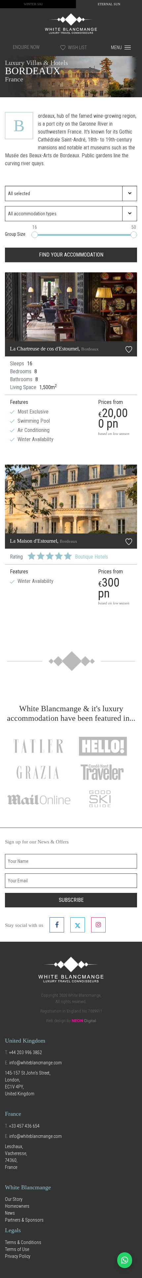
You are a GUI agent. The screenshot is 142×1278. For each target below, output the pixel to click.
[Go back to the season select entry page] (71, 23)
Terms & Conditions (23, 1242)
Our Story (13, 1199)
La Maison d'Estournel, (43, 541)
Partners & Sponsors (24, 1220)
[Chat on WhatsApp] (124, 1260)
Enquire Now (26, 47)
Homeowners (17, 1206)
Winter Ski (33, 4)
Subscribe (71, 900)
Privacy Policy (17, 1256)
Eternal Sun (109, 4)
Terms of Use (17, 1249)
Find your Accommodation (71, 255)
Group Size (15, 234)
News (10, 1213)
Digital (84, 1020)
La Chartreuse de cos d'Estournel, (54, 348)
